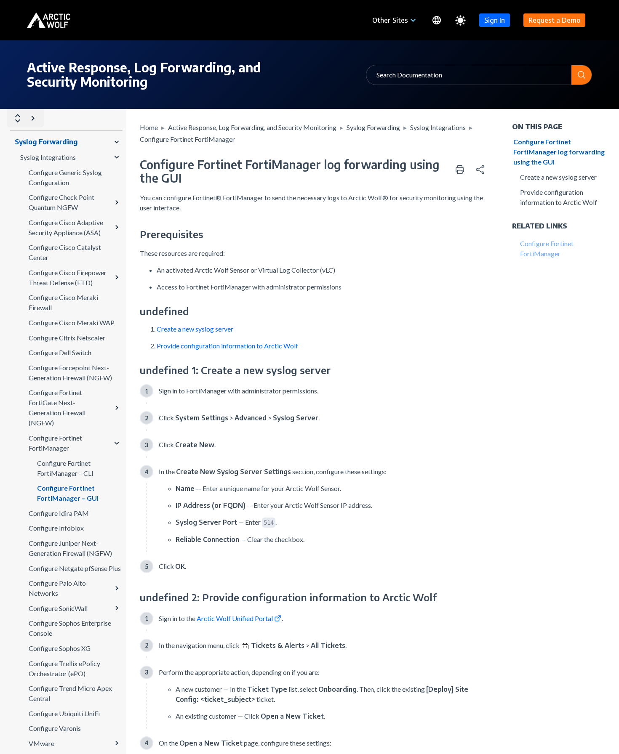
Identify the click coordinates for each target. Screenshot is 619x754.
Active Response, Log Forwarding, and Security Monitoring (252, 127)
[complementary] (480, 170)
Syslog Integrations (438, 127)
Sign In (494, 20)
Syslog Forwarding (373, 127)
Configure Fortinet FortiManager (187, 139)
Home (149, 127)
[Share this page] (480, 170)
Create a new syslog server (195, 329)
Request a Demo (554, 20)
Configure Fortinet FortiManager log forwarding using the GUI (559, 152)
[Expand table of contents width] (33, 118)
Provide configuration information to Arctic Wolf (227, 346)
